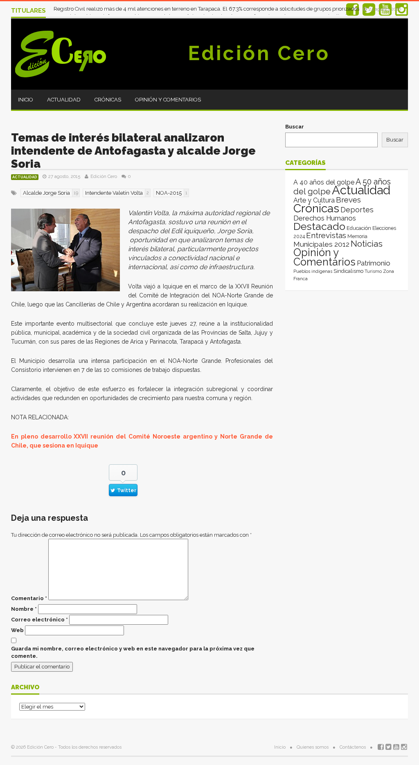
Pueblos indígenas (312, 271)
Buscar (294, 127)
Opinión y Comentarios (168, 100)
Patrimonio (373, 263)
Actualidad (64, 100)
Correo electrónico (39, 619)
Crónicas (108, 100)
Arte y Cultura (314, 200)
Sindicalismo (348, 271)
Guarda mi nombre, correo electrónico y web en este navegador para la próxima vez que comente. (133, 652)
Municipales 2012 (321, 244)
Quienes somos (313, 747)
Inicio (25, 100)
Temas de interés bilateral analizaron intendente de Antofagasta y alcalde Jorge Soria (133, 151)
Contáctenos (353, 747)
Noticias (367, 244)
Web (17, 630)
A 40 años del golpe (323, 182)
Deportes (357, 209)
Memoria (357, 236)
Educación (359, 228)
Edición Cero (259, 53)
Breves (348, 200)
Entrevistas (326, 235)
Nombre (24, 609)
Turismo (373, 271)
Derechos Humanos (324, 218)
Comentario (29, 598)
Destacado (319, 226)
